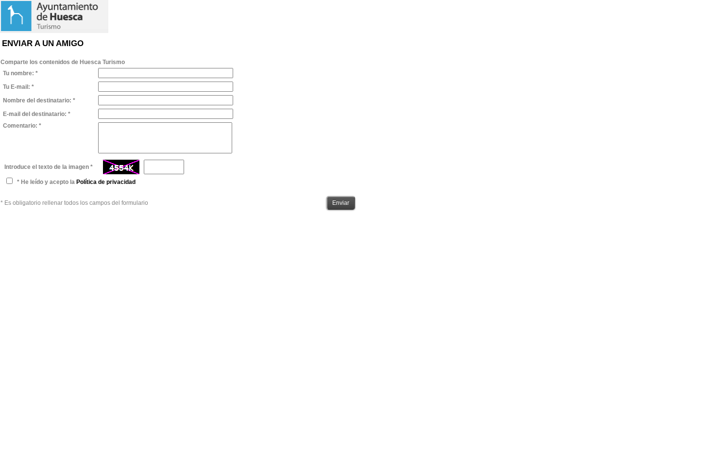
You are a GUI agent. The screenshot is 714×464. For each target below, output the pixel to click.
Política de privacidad (106, 182)
